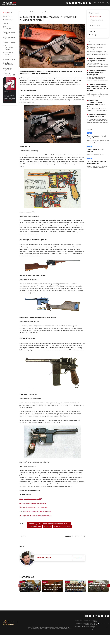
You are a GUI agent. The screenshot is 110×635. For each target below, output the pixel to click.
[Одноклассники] (84, 3)
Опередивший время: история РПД (30, 499)
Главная (21, 12)
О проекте (94, 629)
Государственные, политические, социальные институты (53, 523)
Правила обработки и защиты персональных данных (86, 621)
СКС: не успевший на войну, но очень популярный (35, 516)
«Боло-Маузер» (95, 25)
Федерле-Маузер (95, 16)
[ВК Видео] (76, 3)
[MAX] (67, 3)
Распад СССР (47, 526)
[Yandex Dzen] (87, 3)
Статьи (27, 12)
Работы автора (78, 558)
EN (95, 3)
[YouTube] (81, 3)
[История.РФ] (9, 3)
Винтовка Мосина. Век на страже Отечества (33, 507)
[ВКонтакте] (73, 3)
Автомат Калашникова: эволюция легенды (32, 503)
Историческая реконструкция (62, 526)
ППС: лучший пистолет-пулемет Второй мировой (35, 511)
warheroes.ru (87, 628)
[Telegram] (70, 3)
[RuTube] (79, 3)
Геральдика (31, 523)
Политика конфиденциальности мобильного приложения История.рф (86, 624)
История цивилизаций (34, 526)
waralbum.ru (94, 628)
